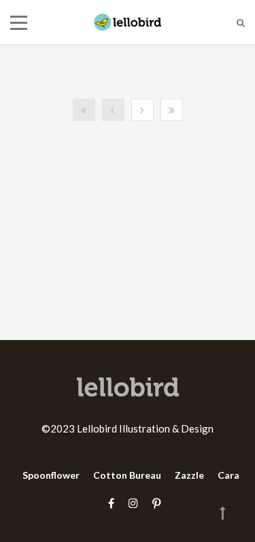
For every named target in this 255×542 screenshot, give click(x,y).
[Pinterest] (153, 503)
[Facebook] (111, 503)
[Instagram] (133, 503)
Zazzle (189, 475)
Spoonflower (51, 475)
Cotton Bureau (127, 475)
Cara (228, 475)
